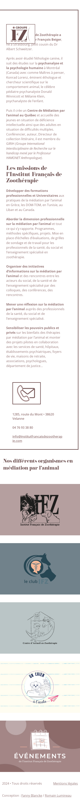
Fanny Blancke (31, 795)
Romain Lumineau (58, 795)
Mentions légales (65, 783)
